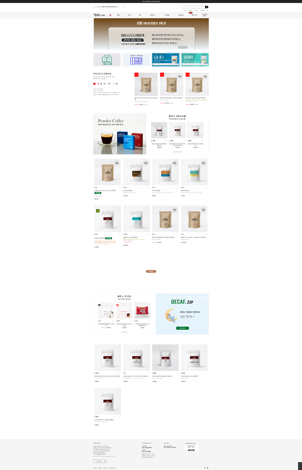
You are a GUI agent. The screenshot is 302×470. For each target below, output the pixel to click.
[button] (186, 47)
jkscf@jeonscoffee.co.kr (101, 454)
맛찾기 (129, 15)
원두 (140, 15)
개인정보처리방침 (111, 468)
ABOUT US (194, 15)
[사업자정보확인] (108, 447)
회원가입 (190, 10)
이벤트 (118, 15)
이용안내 (100, 468)
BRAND (151, 271)
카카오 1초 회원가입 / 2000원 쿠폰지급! (151, 1)
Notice (98, 6)
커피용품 (167, 15)
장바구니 (196, 10)
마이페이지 (202, 10)
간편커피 (152, 15)
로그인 (185, 10)
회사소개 (95, 468)
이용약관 (105, 468)
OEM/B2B (181, 15)
